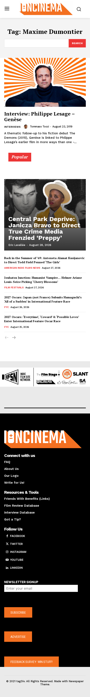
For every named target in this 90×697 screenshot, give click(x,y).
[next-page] (13, 337)
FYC (6, 307)
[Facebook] (7, 536)
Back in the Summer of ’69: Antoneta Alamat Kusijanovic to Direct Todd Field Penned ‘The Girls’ (44, 260)
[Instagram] (7, 552)
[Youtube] (7, 560)
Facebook (17, 536)
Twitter (16, 544)
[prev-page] (6, 337)
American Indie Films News (22, 267)
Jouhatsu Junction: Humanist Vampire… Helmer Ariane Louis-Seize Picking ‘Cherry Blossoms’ (43, 280)
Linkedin (16, 567)
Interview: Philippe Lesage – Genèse (39, 116)
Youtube (16, 559)
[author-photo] (26, 127)
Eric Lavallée (16, 245)
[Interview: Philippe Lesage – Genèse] (45, 82)
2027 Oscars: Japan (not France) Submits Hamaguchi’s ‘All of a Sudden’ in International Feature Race (43, 299)
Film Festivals (13, 287)
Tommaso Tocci (39, 126)
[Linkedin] (7, 568)
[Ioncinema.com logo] (46, 8)
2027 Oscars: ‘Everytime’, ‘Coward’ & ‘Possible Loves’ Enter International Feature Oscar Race (41, 319)
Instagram (18, 551)
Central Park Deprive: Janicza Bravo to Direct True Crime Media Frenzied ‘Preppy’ (44, 228)
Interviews (12, 126)
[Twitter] (7, 544)
